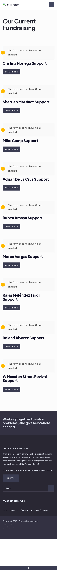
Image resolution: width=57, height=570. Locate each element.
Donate (11, 478)
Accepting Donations (39, 510)
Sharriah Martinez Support (26, 101)
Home (5, 510)
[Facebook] (5, 526)
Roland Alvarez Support (23, 337)
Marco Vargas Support (23, 256)
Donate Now (11, 72)
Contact (24, 510)
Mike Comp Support (20, 140)
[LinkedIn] (11, 526)
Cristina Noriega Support (25, 63)
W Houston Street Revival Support (25, 378)
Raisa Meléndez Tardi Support (21, 297)
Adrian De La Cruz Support (26, 179)
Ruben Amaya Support (23, 217)
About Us (14, 510)
